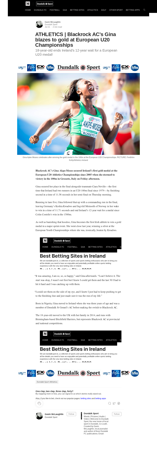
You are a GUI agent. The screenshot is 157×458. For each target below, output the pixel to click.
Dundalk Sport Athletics (47, 382)
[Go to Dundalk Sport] (81, 415)
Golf (103, 10)
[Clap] (39, 403)
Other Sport (116, 10)
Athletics (92, 10)
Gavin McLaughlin (53, 22)
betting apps (100, 398)
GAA (65, 10)
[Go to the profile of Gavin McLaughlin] (39, 415)
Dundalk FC (40, 10)
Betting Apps (133, 10)
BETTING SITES (77, 10)
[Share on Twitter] (114, 403)
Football (55, 10)
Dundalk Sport (91, 413)
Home (28, 10)
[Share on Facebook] (118, 403)
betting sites (86, 398)
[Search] (144, 10)
